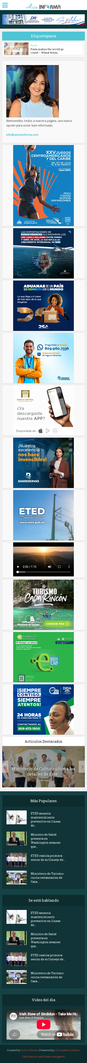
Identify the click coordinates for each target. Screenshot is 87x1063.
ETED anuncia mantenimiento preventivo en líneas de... (45, 819)
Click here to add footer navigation (43, 1056)
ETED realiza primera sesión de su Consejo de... (48, 858)
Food (34, 45)
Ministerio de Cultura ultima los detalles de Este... (43, 771)
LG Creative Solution (67, 1050)
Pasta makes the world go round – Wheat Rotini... (47, 50)
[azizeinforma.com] (43, 5)
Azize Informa (29, 1050)
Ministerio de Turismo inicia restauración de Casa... (47, 878)
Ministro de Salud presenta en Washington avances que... (45, 841)
